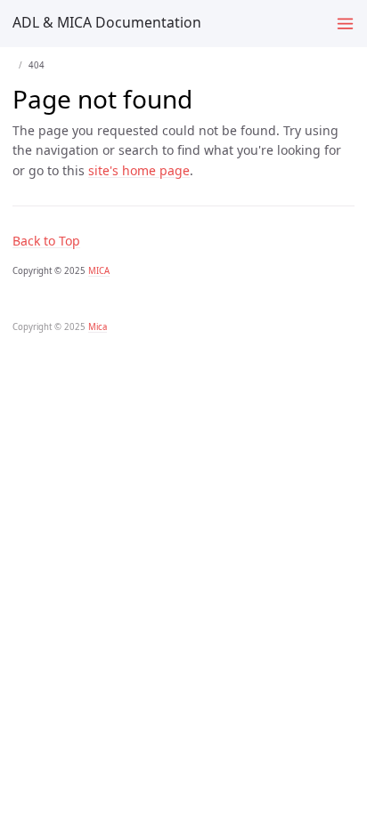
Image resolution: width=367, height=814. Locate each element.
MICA (99, 271)
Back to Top (46, 240)
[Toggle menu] (345, 23)
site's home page (139, 170)
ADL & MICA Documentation (106, 22)
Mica (97, 327)
